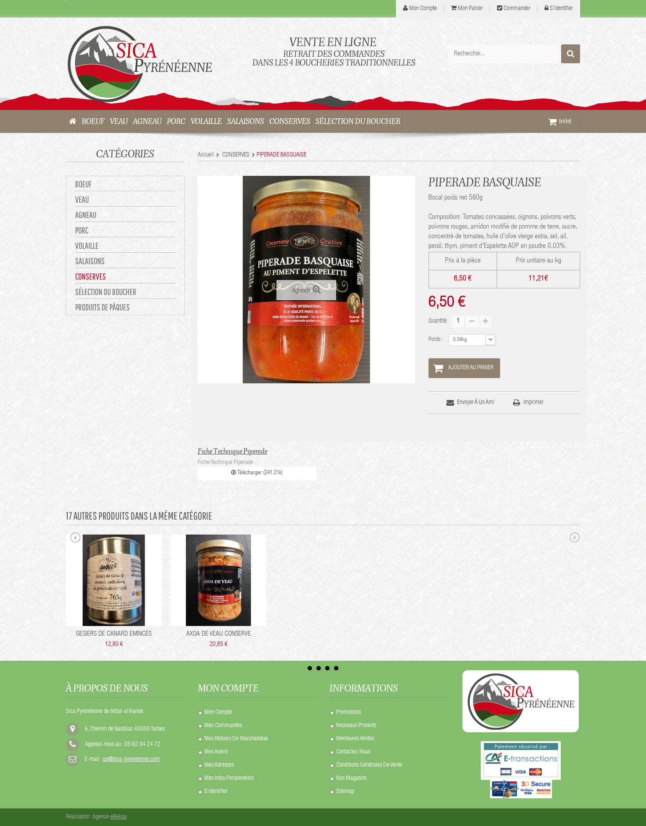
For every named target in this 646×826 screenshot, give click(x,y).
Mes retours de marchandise (236, 739)
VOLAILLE (86, 245)
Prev (75, 539)
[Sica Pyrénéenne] (147, 64)
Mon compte (218, 713)
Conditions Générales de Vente (369, 765)
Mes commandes (223, 726)
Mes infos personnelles (229, 778)
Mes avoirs (216, 752)
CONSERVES (90, 276)
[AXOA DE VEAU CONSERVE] (218, 580)
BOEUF (83, 184)
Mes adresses (219, 765)
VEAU (82, 199)
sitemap (345, 792)
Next (575, 539)
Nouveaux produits (356, 726)
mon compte (423, 9)
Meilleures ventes (355, 739)
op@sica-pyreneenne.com (131, 760)
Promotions (348, 713)
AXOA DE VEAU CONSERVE (218, 634)
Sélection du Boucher (105, 292)
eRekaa (118, 817)
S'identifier (561, 9)
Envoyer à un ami (475, 403)
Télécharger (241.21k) (259, 473)
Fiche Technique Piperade (232, 451)
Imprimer (533, 403)
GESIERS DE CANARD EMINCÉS (114, 634)
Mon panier (470, 9)
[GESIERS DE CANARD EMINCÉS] (114, 580)
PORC (81, 230)
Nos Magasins (351, 778)
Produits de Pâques (102, 307)
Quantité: (438, 321)
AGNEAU (85, 215)
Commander (517, 9)
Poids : (436, 340)
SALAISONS (90, 261)
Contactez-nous (353, 752)
